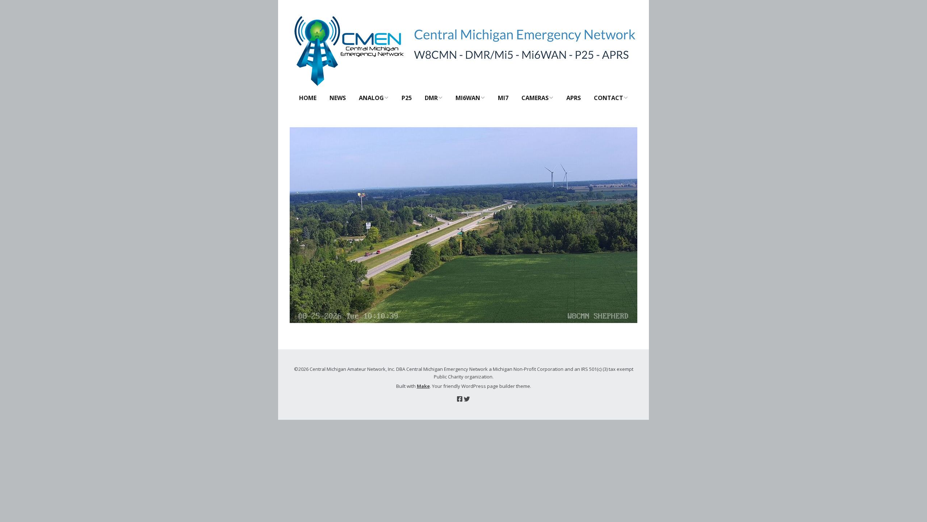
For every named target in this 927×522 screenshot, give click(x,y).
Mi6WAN (468, 98)
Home (307, 98)
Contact (608, 98)
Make (423, 386)
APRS (573, 98)
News (338, 98)
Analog (371, 98)
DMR (431, 98)
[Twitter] (467, 399)
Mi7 (503, 98)
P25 (407, 98)
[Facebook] (459, 399)
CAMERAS (535, 98)
